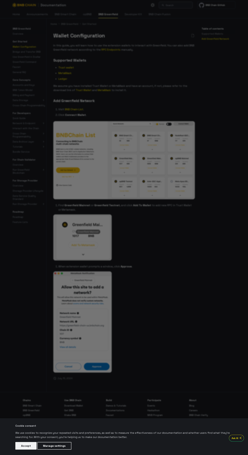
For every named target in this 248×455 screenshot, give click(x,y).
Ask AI (235, 438)
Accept (26, 446)
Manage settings (54, 446)
